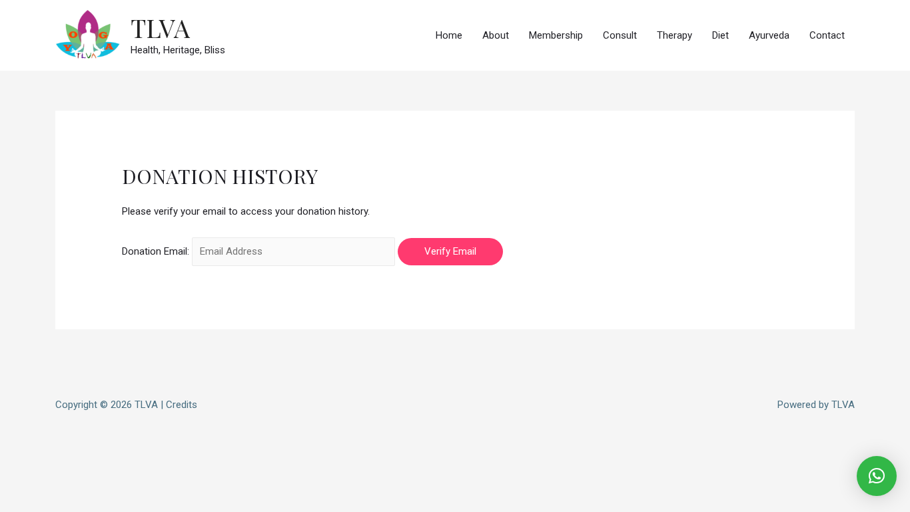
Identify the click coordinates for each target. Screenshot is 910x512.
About (495, 35)
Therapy (674, 35)
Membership (556, 35)
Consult (620, 35)
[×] (877, 476)
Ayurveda (769, 35)
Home (449, 35)
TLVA (160, 28)
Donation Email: (155, 251)
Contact (827, 35)
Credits (181, 405)
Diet (720, 35)
